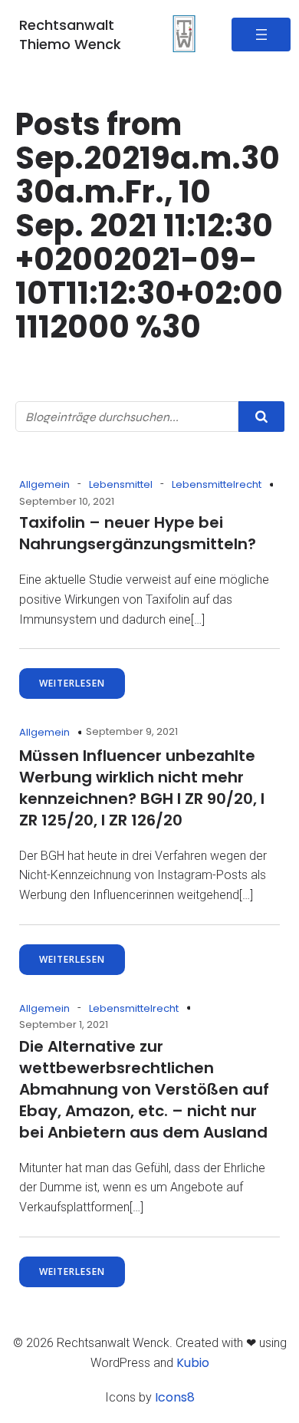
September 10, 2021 (66, 501)
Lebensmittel (121, 484)
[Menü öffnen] (261, 34)
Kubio (192, 1363)
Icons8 (175, 1397)
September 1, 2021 (63, 1024)
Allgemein (44, 484)
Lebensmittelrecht (216, 484)
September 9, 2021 (132, 731)
